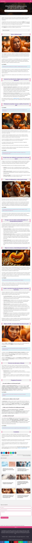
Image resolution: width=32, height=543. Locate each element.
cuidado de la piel (16, 98)
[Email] (15, 453)
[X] (6, 453)
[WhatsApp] (11, 453)
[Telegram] (13, 453)
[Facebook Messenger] (4, 453)
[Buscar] (26, 10)
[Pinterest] (9, 453)
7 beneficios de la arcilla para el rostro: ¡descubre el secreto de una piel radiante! (24, 455)
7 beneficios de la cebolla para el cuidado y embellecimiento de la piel (7, 455)
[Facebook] (2, 453)
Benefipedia (3, 1)
